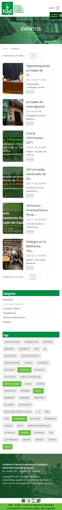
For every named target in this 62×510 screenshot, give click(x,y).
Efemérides (9, 397)
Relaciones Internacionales (18, 411)
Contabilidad (11, 439)
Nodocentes (25, 404)
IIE (45, 349)
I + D (38, 411)
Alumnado (8, 299)
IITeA (47, 411)
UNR (51, 432)
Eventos (15, 48)
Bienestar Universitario (39, 425)
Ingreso (40, 384)
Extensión (48, 342)
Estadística (43, 363)
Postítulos (10, 377)
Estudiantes (10, 356)
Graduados (10, 391)
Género (38, 391)
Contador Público (11, 308)
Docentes (9, 404)
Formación (50, 418)
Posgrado (40, 370)
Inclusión (35, 418)
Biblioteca (40, 397)
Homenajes (24, 397)
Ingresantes (19, 418)
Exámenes (25, 391)
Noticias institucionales (14, 317)
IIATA (36, 349)
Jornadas (9, 349)
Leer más (30, 92)
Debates (7, 321)
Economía (9, 370)
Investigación (9, 313)
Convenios (24, 370)
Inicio (5, 48)
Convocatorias (12, 342)
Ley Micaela (10, 432)
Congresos (24, 349)
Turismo (29, 363)
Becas (20, 425)
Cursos (28, 384)
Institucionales (12, 384)
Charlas (8, 425)
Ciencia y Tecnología (30, 377)
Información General (13, 304)
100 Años (24, 432)
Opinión (39, 439)
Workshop (39, 432)
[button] (56, 15)
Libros (8, 446)
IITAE (7, 418)
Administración (12, 363)
